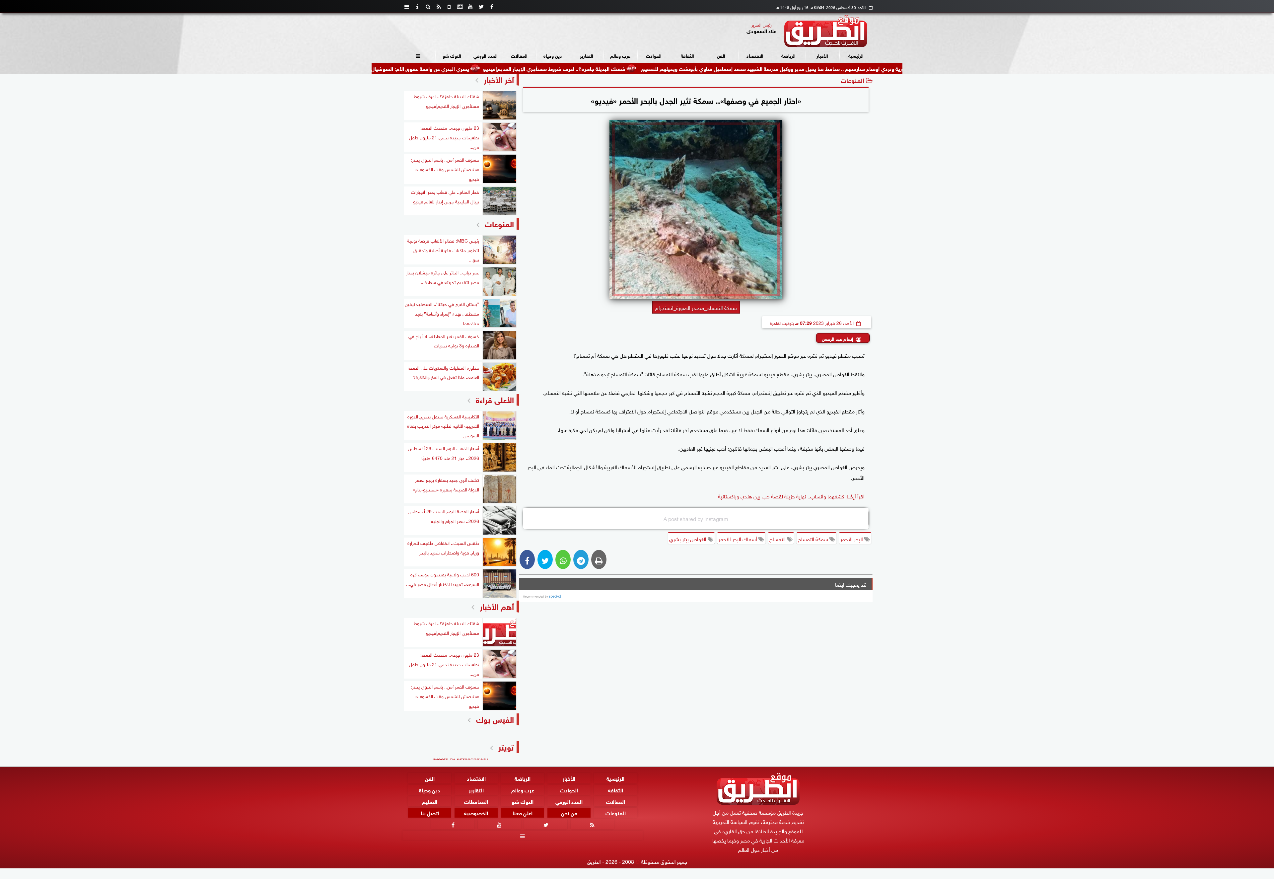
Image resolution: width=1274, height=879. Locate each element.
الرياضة (788, 55)
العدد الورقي (485, 55)
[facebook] (491, 6)
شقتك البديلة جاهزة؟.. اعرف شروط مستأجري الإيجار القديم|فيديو (614, 68)
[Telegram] (581, 559)
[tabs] (406, 6)
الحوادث (654, 55)
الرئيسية (856, 55)
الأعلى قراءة (495, 399)
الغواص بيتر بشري (688, 538)
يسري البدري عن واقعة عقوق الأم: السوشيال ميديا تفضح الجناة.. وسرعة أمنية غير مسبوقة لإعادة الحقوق (415, 68)
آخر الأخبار (499, 79)
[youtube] (470, 6)
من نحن (569, 812)
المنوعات (852, 79)
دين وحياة (552, 55)
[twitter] (481, 6)
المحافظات (476, 800)
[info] (417, 6)
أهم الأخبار (497, 606)
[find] (428, 6)
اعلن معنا (522, 812)
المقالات (519, 55)
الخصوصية (476, 812)
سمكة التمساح (813, 538)
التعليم (429, 800)
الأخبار (822, 55)
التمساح (778, 538)
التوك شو (452, 55)
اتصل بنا (430, 812)
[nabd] (449, 6)
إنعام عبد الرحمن (837, 338)
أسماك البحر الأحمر (738, 538)
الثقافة (687, 55)
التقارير (586, 55)
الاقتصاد (754, 55)
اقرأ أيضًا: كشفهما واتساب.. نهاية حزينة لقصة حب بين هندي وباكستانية (791, 495)
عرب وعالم (620, 55)
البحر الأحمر (852, 538)
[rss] (438, 6)
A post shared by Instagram (696, 518)
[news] (460, 6)
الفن (721, 55)
